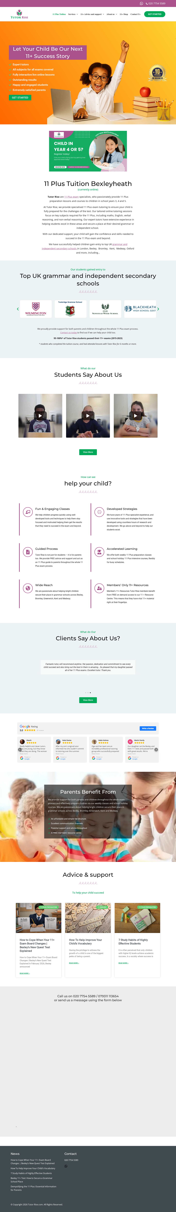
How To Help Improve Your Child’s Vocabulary (33, 1168)
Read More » (25, 973)
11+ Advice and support (91, 14)
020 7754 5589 (71, 1160)
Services (71, 14)
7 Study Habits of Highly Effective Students (31, 1173)
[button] (76, 14)
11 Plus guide (44, 562)
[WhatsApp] (141, 3)
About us (111, 14)
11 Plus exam (71, 196)
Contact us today (68, 332)
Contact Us (135, 14)
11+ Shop (124, 14)
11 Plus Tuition (59, 14)
